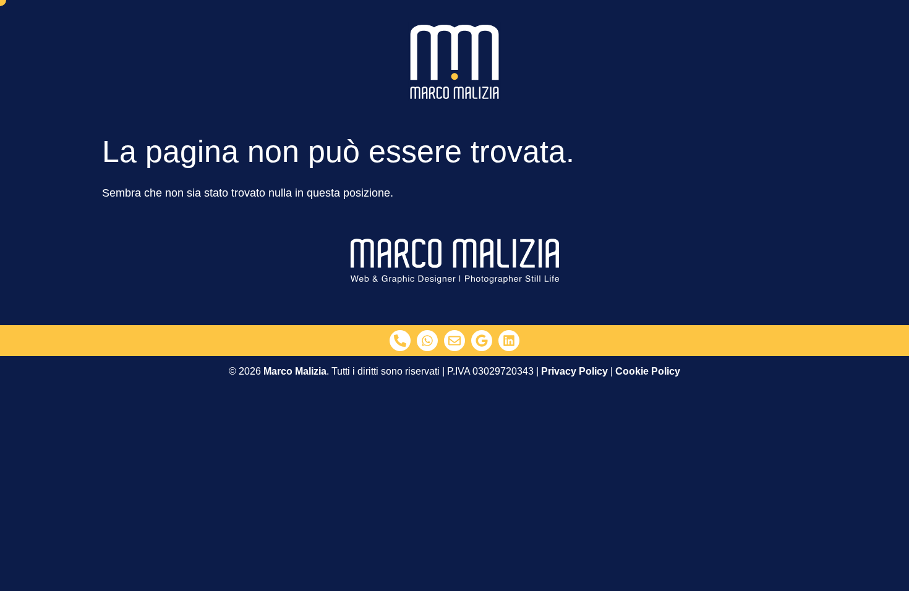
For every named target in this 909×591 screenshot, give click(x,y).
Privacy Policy (574, 371)
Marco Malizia (294, 371)
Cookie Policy (647, 371)
